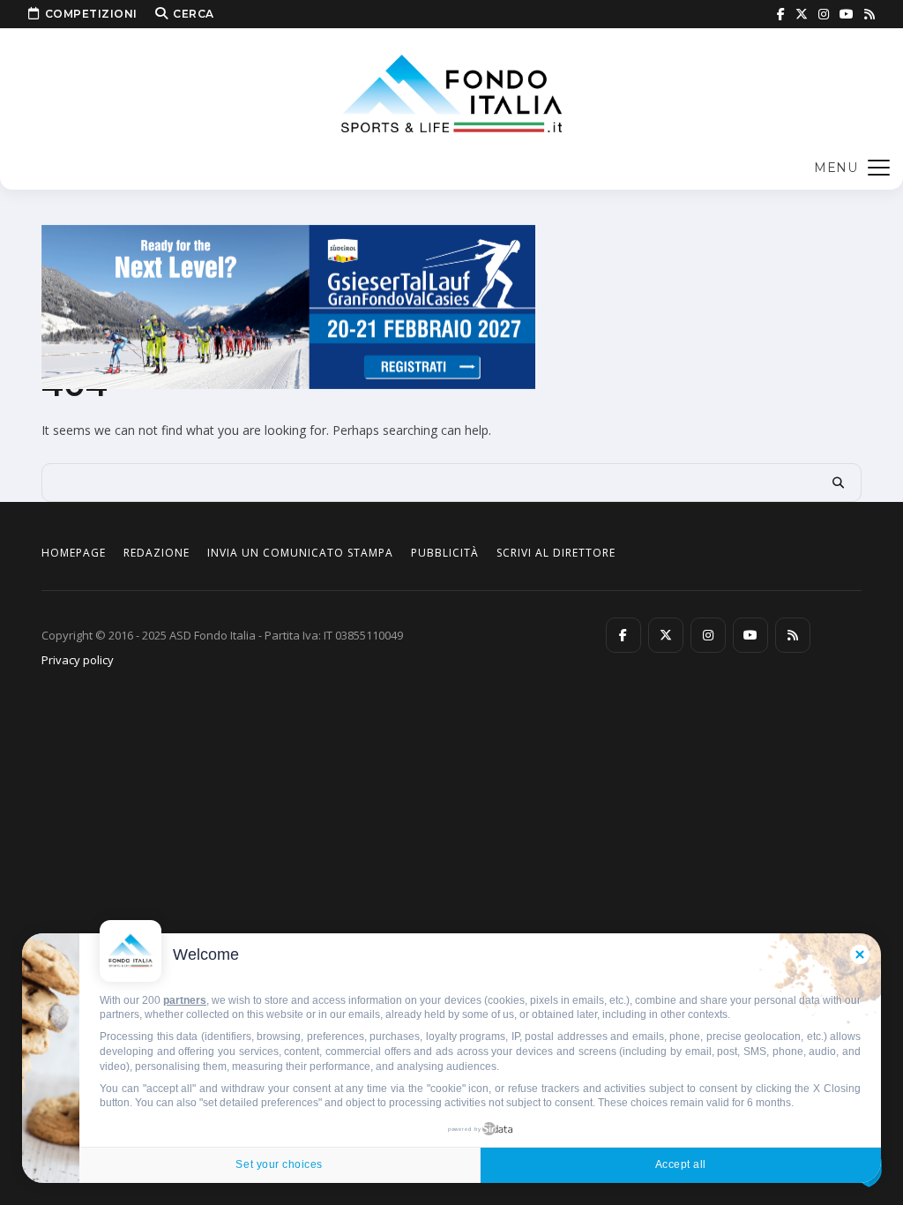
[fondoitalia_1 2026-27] (288, 305)
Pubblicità (445, 552)
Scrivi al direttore (556, 552)
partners (184, 1000)
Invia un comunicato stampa (300, 552)
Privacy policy (77, 660)
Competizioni (91, 13)
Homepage (73, 552)
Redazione (156, 552)
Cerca (193, 13)
